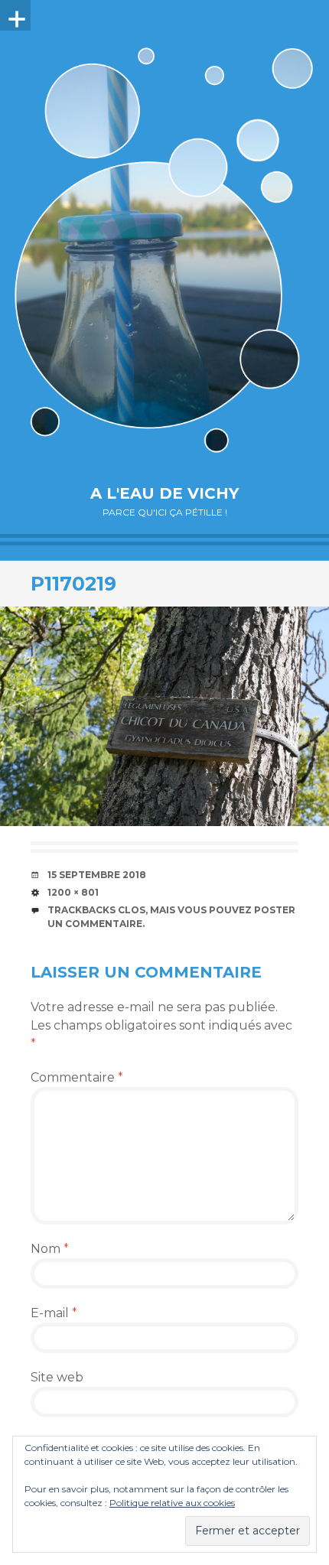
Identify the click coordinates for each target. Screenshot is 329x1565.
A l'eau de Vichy (164, 493)
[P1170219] (164, 716)
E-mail (54, 1313)
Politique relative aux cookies (172, 1502)
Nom (50, 1248)
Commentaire (77, 1077)
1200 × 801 (73, 892)
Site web (57, 1377)
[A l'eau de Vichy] (164, 250)
